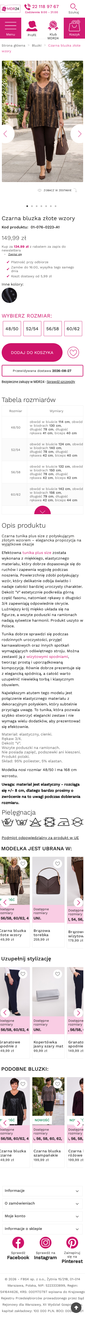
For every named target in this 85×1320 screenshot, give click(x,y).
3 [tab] (36, 206)
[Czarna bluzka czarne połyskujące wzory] (9, 295)
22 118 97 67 (45, 6)
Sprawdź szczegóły (61, 382)
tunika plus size (36, 552)
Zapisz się (15, 254)
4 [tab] (41, 206)
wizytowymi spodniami (47, 656)
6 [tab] (50, 206)
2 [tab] (32, 206)
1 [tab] (27, 206)
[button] (5, 902)
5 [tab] (46, 206)
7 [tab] (55, 206)
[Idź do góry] (76, 1307)
